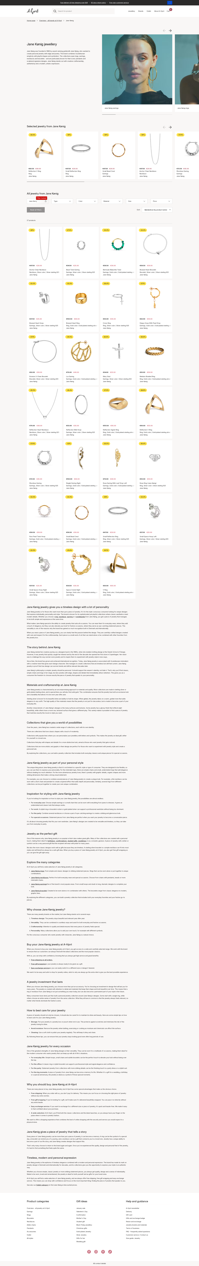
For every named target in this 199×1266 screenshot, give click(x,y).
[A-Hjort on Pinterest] (103, 1252)
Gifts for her (80, 1238)
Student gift (80, 1222)
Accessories (31, 1232)
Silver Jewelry (81, 1235)
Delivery (129, 1212)
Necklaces (31, 1222)
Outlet (29, 1235)
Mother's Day (81, 1218)
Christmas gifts (81, 1228)
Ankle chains (31, 1225)
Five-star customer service (119, 3)
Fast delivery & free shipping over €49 (74, 3)
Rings (29, 1215)
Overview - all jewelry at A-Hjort (38, 1208)
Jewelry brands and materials (136, 1225)
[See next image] (170, 31)
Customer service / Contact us (137, 1235)
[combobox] (85, 11)
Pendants (30, 1228)
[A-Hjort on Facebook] (89, 1252)
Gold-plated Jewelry (83, 1232)
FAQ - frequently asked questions (138, 1232)
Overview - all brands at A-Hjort (50, 21)
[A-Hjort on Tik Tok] (110, 1252)
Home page (31, 21)
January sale (80, 1208)
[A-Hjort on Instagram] (96, 1252)
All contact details (99, 1263)
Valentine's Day (81, 1212)
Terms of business (132, 1228)
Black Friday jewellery (84, 1225)
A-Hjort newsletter (132, 1208)
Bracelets (30, 1218)
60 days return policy (98, 3)
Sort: (138, 210)
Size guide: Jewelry (133, 1238)
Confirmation (81, 1215)
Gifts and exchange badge (135, 1218)
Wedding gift (80, 1242)
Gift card (129, 1215)
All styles (30, 1238)
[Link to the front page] (33, 11)
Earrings (30, 1212)
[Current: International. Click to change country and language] (169, 3)
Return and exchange (133, 1222)
